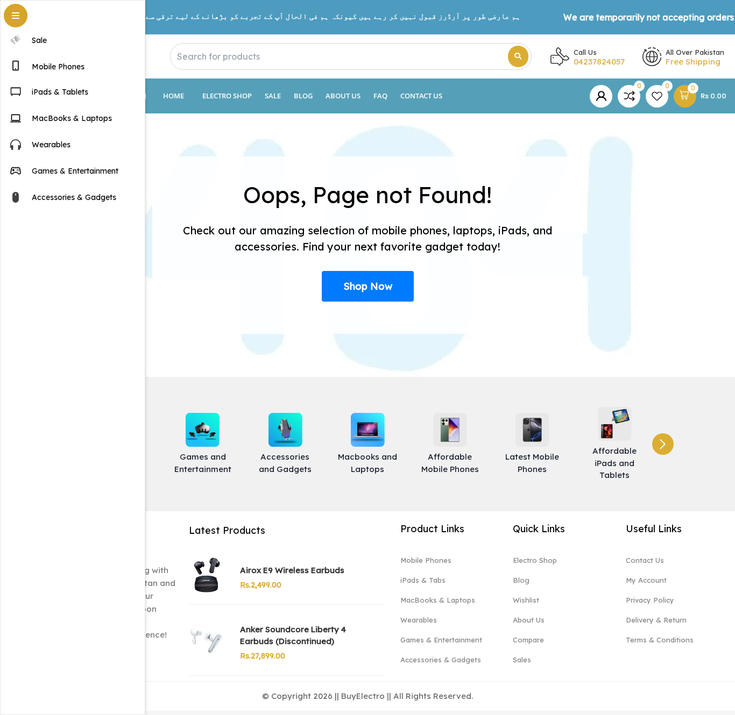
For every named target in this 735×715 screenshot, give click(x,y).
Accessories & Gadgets (440, 659)
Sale (273, 96)
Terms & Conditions (660, 639)
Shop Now (367, 286)
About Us (343, 96)
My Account (646, 580)
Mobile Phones (425, 560)
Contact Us (421, 96)
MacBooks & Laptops (437, 600)
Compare (528, 639)
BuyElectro (363, 696)
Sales (522, 659)
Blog (303, 96)
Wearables (418, 620)
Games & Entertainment (441, 639)
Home (173, 96)
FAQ (380, 96)
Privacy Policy (650, 600)
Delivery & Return (656, 620)
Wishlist (526, 600)
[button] (663, 444)
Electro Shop (227, 96)
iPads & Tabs (423, 580)
